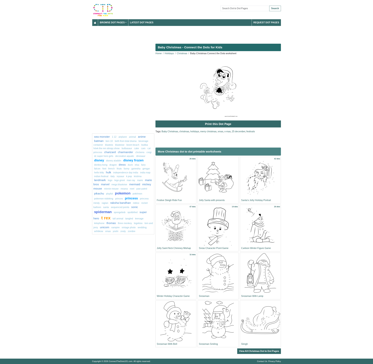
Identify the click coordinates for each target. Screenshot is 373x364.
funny (126, 168)
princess (131, 198)
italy (112, 176)
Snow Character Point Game (213, 248)
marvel (105, 184)
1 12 (114, 137)
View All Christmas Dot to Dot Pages (259, 351)
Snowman (204, 296)
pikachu (99, 193)
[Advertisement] (179, 33)
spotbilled (132, 212)
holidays (194, 131)
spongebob (119, 212)
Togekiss (138, 223)
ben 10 (109, 141)
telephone (99, 223)
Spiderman (103, 212)
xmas (220, 131)
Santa (106, 207)
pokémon (137, 193)
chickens (139, 152)
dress (122, 164)
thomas (111, 223)
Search (275, 8)
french (111, 168)
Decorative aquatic (124, 156)
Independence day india (125, 172)
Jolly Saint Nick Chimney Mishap (174, 248)
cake (136, 148)
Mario (140, 180)
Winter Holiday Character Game (173, 296)
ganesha (135, 168)
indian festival (101, 176)
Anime (142, 136)
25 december (238, 131)
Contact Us (262, 361)
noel (132, 188)
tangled (129, 218)
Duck (130, 165)
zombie (131, 231)
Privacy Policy (274, 361)
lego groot (119, 180)
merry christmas (208, 131)
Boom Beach (132, 145)
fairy (143, 165)
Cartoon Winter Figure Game (256, 248)
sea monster (102, 136)
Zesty (123, 231)
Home (158, 53)
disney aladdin (113, 160)
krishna (137, 176)
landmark (100, 180)
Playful (109, 193)
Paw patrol (141, 188)
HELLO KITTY (99, 172)
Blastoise (119, 145)
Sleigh (244, 344)
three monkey (125, 223)
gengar (146, 168)
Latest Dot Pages (141, 22)
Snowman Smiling (208, 344)
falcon (97, 168)
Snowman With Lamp (252, 296)
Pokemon (123, 193)
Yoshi (115, 231)
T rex (106, 217)
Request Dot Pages (266, 22)
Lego (110, 180)
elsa (137, 165)
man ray (131, 180)
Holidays (169, 53)
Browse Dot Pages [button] (112, 22)
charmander (126, 152)
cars (143, 148)
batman (99, 140)
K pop (129, 176)
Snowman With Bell (167, 344)
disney (99, 160)
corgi (149, 152)
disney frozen (133, 160)
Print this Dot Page (218, 124)
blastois (109, 145)
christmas (184, 131)
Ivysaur (120, 176)
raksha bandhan (120, 202)
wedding (142, 227)
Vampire (115, 227)
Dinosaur (140, 156)
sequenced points (120, 207)
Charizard (110, 152)
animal (132, 137)
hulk (108, 172)
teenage (139, 218)
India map (145, 172)
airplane (122, 137)
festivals (250, 131)
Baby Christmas (170, 131)
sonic (134, 207)
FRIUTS (119, 168)
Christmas (182, 53)
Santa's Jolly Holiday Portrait (256, 200)
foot (104, 168)
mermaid (134, 184)
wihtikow (98, 231)
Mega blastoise (119, 184)
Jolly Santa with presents (212, 200)
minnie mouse (111, 188)
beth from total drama (126, 141)
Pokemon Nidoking (103, 198)
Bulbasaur (127, 148)
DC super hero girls (103, 156)
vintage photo (129, 227)
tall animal (118, 218)
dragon (113, 165)
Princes (119, 198)
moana (124, 188)
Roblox (136, 203)
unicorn (104, 227)
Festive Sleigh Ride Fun (169, 200)
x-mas (227, 131)
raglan (105, 203)
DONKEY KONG (100, 165)
